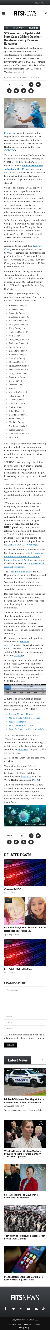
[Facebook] (8, 1309)
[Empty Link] (43, 1060)
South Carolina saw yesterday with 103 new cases (23, 167)
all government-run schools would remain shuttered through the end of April (24, 556)
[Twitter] (15, 1309)
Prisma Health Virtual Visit (21, 725)
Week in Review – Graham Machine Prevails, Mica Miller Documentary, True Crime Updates (22, 1154)
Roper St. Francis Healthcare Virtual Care (27, 729)
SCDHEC (10, 150)
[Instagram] (23, 1309)
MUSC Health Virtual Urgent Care (24, 717)
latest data (26, 776)
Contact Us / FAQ (14, 1325)
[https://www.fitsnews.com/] (25, 1297)
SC (7, 28)
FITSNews (11, 893)
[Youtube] (30, 1309)
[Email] (38, 1309)
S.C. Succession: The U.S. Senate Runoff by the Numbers (21, 1196)
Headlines (33, 28)
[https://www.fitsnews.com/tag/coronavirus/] (25, 815)
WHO (36, 779)
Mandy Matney (13, 77)
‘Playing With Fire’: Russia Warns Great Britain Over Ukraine (24, 1237)
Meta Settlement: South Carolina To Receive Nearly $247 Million (23, 1278)
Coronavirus (19, 28)
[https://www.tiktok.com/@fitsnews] (43, 1309)
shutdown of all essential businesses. (24, 565)
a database (23, 749)
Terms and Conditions (31, 1325)
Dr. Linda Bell (22, 571)
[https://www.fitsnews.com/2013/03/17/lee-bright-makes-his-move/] (25, 952)
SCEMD (18, 655)
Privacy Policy (24, 1328)
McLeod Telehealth (17, 721)
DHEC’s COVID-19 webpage (22, 544)
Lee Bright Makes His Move (18, 969)
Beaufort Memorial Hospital (21, 714)
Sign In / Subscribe (42, 3)
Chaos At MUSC (12, 889)
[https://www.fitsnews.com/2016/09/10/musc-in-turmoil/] (25, 872)
